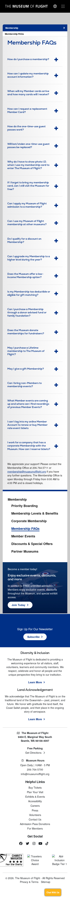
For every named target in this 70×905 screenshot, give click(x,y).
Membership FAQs (14, 33)
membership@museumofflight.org (26, 471)
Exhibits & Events (35, 796)
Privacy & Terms (29, 882)
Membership (17, 500)
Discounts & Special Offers (32, 544)
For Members (35, 828)
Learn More (35, 682)
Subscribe (33, 637)
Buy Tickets (35, 787)
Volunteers (35, 815)
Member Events (23, 536)
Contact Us (35, 819)
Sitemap (45, 882)
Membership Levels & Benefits (34, 513)
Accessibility (35, 801)
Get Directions (33, 752)
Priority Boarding (24, 506)
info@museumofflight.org (35, 774)
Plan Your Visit (35, 792)
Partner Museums (24, 551)
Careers (35, 805)
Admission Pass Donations (35, 824)
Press (35, 810)
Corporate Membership (29, 521)
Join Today (18, 605)
